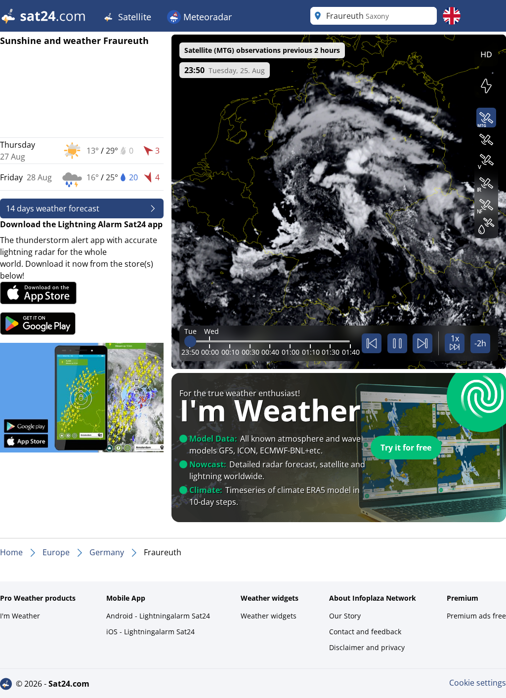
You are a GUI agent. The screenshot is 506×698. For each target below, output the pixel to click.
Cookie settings (477, 682)
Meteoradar (206, 17)
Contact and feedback (365, 631)
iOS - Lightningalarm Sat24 (150, 631)
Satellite (133, 17)
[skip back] (371, 343)
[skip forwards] (422, 343)
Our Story (345, 615)
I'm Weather (20, 615)
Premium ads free (476, 615)
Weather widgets (268, 615)
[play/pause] (397, 343)
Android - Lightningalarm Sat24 (158, 615)
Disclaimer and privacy (367, 647)
